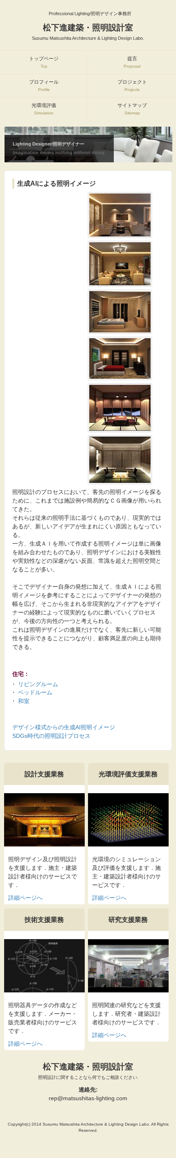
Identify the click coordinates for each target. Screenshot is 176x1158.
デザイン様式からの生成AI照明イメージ (63, 727)
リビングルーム (38, 684)
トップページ (44, 62)
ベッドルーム (35, 692)
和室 (23, 701)
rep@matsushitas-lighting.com (88, 1098)
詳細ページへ (25, 897)
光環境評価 (44, 108)
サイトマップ (132, 108)
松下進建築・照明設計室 (88, 1071)
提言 (132, 62)
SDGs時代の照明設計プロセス (51, 736)
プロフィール (44, 85)
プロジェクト (132, 85)
